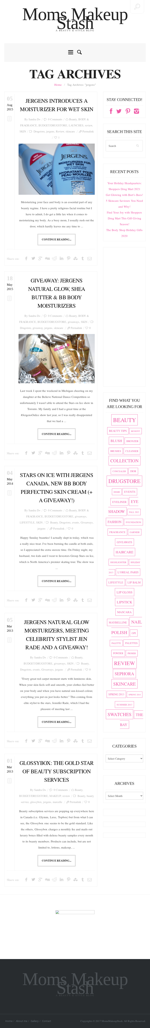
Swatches (119, 714)
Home (58, 85)
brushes (115, 451)
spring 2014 (135, 694)
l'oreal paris (128, 572)
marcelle (57, 802)
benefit (135, 431)
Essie (117, 491)
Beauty (73, 119)
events (75, 522)
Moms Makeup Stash (75, 18)
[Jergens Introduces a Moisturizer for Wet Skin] (57, 169)
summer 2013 (124, 704)
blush (116, 441)
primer (132, 653)
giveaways (73, 322)
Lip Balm (134, 582)
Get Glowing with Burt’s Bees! (124, 195)
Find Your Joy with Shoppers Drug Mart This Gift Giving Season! (124, 218)
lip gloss (124, 592)
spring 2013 (116, 694)
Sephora (124, 673)
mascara (124, 612)
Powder (118, 653)
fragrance (117, 532)
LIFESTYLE (27, 522)
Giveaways (87, 522)
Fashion (114, 522)
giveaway (38, 328)
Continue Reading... (56, 239)
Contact (46, 1021)
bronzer (132, 441)
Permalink (88, 131)
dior (133, 471)
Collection (124, 461)
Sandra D (34, 119)
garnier (135, 532)
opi (134, 633)
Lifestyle (115, 582)
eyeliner (119, 502)
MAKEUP (55, 796)
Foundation (133, 522)
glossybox (36, 802)
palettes (131, 643)
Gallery (35, 1021)
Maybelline (118, 622)
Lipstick (124, 602)
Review (60, 131)
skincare (70, 131)
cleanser (131, 451)
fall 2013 (134, 512)
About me (21, 1021)
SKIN (23, 131)
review (88, 125)
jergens (50, 131)
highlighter (118, 562)
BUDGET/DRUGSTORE (52, 125)
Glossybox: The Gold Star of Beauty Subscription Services (57, 771)
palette (116, 643)
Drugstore (39, 131)
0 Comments (55, 119)
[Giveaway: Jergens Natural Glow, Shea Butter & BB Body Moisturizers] (57, 358)
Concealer (119, 471)
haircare (124, 552)
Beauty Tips (118, 431)
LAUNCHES (76, 125)
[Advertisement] (124, 318)
